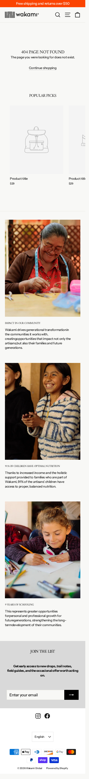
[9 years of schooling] (42, 550)
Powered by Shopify (57, 768)
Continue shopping (42, 68)
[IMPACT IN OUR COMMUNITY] (42, 268)
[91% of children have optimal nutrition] (42, 411)
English (39, 737)
